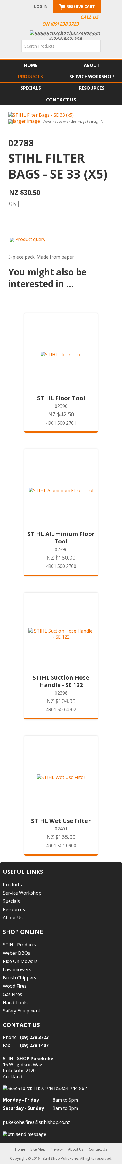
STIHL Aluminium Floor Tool (61, 537)
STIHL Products (19, 945)
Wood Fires (15, 986)
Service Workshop (92, 76)
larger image (26, 121)
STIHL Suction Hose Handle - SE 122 (61, 681)
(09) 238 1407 (34, 1045)
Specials (30, 88)
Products (30, 76)
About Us (13, 918)
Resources (91, 88)
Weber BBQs (16, 953)
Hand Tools (15, 1002)
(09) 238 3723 (34, 1037)
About (92, 65)
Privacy (57, 1149)
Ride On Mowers (20, 961)
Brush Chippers (19, 978)
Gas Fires (12, 994)
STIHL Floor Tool (61, 398)
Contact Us (61, 100)
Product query (30, 239)
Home (30, 65)
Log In (41, 6)
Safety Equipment (21, 1011)
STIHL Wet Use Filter (61, 821)
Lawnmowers (17, 969)
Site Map (37, 1149)
